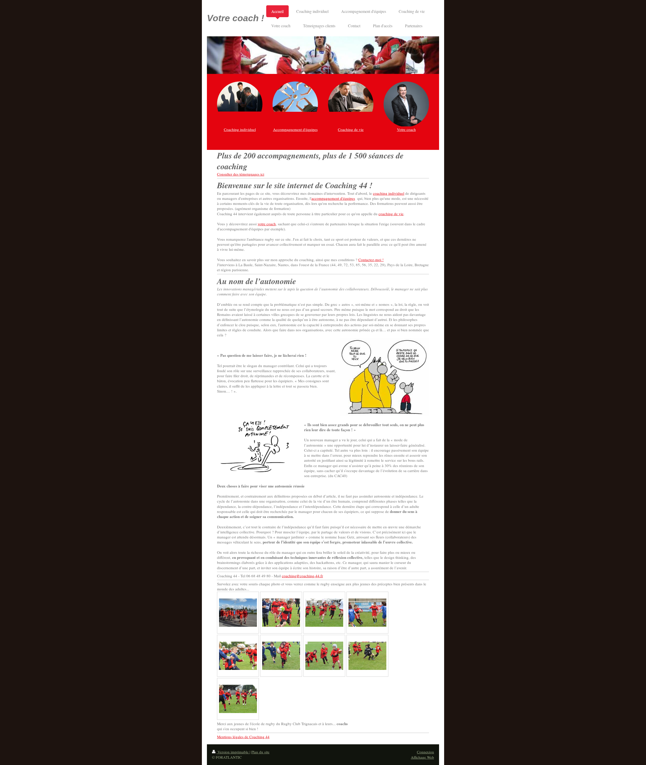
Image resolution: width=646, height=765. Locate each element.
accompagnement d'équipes (333, 198)
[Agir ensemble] (324, 656)
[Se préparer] (238, 612)
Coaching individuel (240, 129)
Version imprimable (233, 751)
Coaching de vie (351, 129)
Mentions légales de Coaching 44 (243, 736)
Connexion (425, 751)
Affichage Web (422, 757)
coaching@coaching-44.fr (302, 575)
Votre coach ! (235, 18)
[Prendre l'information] (367, 612)
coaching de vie (391, 213)
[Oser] (281, 612)
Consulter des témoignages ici (240, 174)
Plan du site (260, 751)
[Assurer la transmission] (238, 656)
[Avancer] (324, 612)
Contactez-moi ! (371, 259)
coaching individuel (388, 193)
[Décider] (238, 699)
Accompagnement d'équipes (295, 129)
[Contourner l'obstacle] (281, 656)
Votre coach (406, 129)
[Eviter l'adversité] (367, 656)
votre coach (267, 223)
